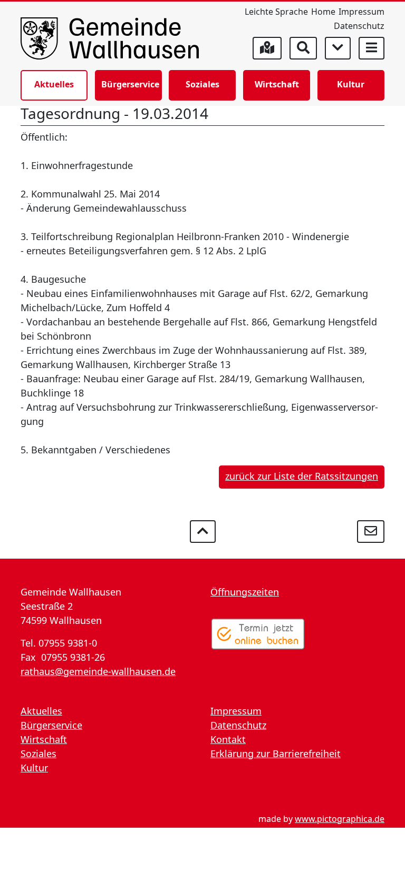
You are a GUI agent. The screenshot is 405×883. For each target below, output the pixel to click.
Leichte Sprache (276, 11)
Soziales (202, 84)
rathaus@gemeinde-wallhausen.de (98, 671)
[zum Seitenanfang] (203, 531)
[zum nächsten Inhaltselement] (338, 48)
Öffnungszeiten (244, 592)
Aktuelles (54, 84)
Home (323, 11)
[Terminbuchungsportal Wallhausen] (257, 634)
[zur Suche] (303, 48)
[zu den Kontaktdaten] (370, 531)
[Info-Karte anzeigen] (267, 48)
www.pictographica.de (339, 819)
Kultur (350, 84)
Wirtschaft (277, 84)
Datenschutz (359, 26)
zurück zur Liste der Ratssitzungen (301, 476)
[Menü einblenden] (371, 48)
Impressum (361, 11)
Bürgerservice (130, 84)
